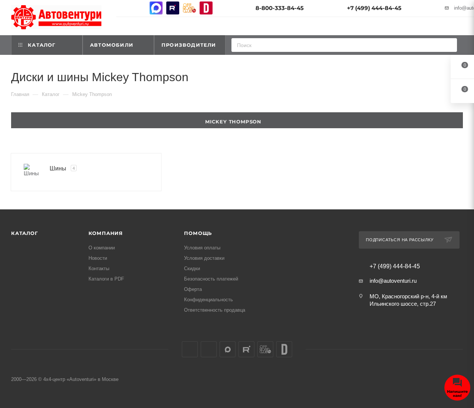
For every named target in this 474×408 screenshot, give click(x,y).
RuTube (172, 7)
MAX (156, 7)
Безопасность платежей (211, 279)
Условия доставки (204, 258)
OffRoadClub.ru (189, 7)
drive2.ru (206, 7)
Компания (106, 233)
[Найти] (449, 45)
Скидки (192, 268)
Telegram (139, 7)
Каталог (24, 233)
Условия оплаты (202, 248)
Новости (98, 258)
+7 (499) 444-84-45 (374, 7)
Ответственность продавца (214, 310)
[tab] (237, 120)
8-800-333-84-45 (280, 7)
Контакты (99, 268)
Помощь (198, 233)
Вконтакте (122, 7)
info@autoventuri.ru (393, 281)
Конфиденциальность (208, 299)
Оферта (193, 289)
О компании (102, 248)
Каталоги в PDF (106, 279)
